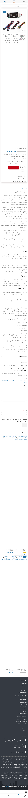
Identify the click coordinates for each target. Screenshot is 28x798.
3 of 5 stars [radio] (16, 381)
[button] (16, 438)
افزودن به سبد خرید (13, 168)
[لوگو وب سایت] (14, 2)
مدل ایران (7, 786)
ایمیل (25, 411)
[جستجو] (1, 1)
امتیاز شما (24, 379)
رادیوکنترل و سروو (18, 6)
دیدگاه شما (24, 386)
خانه (25, 6)
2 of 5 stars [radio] (10, 381)
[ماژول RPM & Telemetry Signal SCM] (20, 612)
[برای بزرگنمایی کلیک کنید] (22, 30)
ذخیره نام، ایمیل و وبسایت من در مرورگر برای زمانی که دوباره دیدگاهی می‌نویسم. (14, 420)
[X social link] (19, 181)
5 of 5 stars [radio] (24, 383)
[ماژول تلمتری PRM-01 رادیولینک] (7, 612)
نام (26, 404)
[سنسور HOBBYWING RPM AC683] (20, 492)
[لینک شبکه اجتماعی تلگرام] (14, 181)
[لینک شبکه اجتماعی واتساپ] (16, 181)
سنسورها (11, 6)
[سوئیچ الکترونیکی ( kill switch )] (7, 492)
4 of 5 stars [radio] (23, 381)
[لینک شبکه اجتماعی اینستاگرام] (17, 181)
